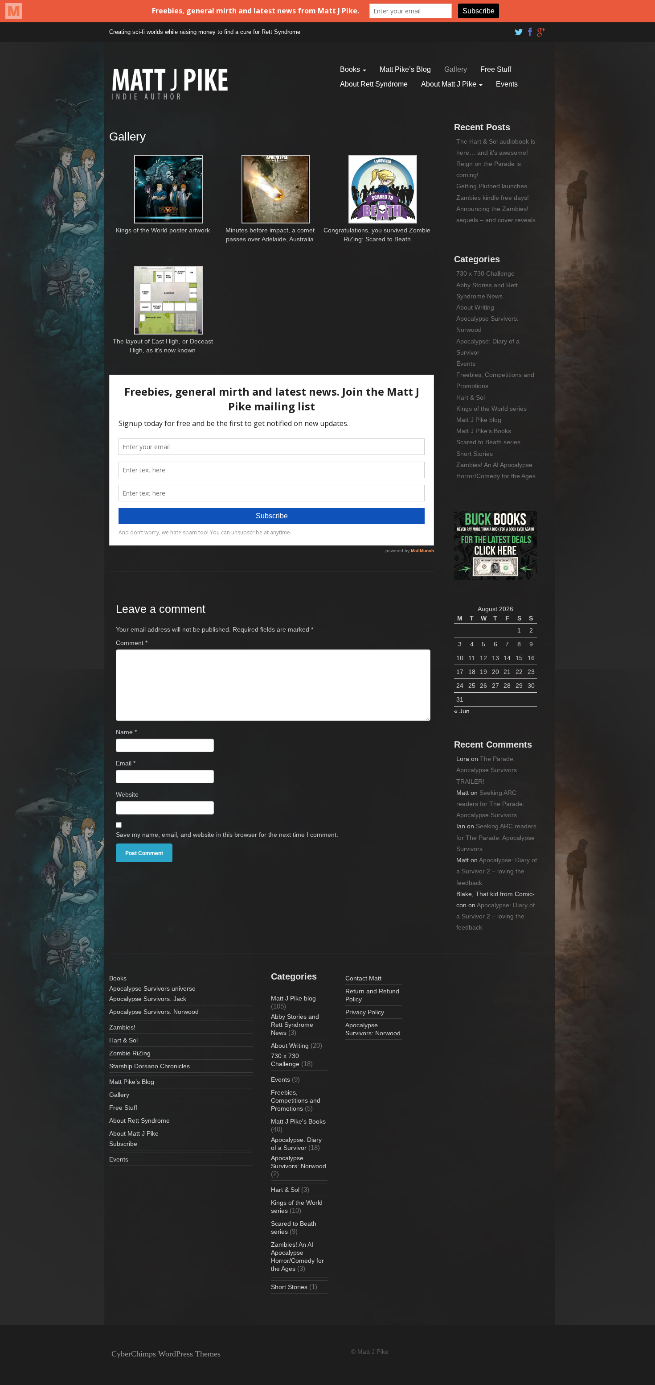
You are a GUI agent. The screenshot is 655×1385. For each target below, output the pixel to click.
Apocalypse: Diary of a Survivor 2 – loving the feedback (496, 871)
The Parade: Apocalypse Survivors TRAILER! (486, 770)
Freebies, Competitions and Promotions (295, 1100)
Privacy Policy (364, 1012)
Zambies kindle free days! (492, 197)
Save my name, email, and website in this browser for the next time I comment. (227, 834)
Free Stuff (495, 69)
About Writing (475, 307)
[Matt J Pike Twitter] (519, 29)
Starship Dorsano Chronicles (149, 1066)
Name (126, 732)
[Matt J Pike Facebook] (530, 29)
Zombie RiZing (130, 1053)
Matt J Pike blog (478, 419)
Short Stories (474, 453)
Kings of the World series (491, 408)
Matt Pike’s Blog (405, 69)
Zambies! (122, 1027)
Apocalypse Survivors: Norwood (154, 1011)
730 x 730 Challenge (485, 273)
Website (127, 794)
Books (351, 69)
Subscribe (123, 1143)
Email (125, 763)
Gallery (455, 69)
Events (507, 84)
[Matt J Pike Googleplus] (541, 29)
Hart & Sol (470, 397)
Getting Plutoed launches (491, 186)
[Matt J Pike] (170, 83)
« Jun (462, 711)
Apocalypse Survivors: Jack (147, 998)
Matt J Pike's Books (483, 430)
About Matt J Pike (449, 84)
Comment (131, 642)
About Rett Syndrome (374, 84)
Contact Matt (363, 978)
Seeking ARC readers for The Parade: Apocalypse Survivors (490, 804)
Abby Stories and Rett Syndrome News (295, 1024)
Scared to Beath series (488, 442)
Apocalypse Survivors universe (152, 988)
